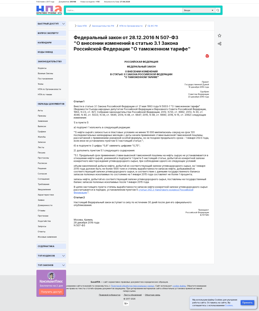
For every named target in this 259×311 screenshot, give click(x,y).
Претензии (43, 215)
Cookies (229, 305)
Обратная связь (152, 295)
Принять (247, 302)
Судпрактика (46, 246)
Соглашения (43, 179)
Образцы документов (51, 104)
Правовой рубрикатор (109, 295)
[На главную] (49, 10)
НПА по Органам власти (49, 89)
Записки (42, 142)
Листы (41, 147)
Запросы (42, 226)
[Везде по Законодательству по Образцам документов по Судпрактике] (199, 10)
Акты (40, 110)
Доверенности (45, 205)
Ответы (41, 231)
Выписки (42, 126)
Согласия (42, 173)
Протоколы (43, 158)
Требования (43, 184)
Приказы (42, 115)
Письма (41, 152)
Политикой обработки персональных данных (132, 286)
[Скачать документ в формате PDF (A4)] (207, 55)
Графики (42, 131)
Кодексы (42, 68)
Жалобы (42, 137)
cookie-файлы (179, 286)
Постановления (45, 78)
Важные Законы (45, 73)
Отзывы (41, 210)
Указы (40, 84)
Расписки (42, 163)
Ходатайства (44, 221)
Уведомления (44, 189)
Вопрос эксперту (48, 33)
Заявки (41, 200)
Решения (42, 168)
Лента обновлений (133, 295)
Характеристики (46, 194)
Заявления (43, 121)
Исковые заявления (47, 237)
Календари (44, 42)
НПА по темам (45, 94)
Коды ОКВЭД (45, 52)
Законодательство (50, 61)
